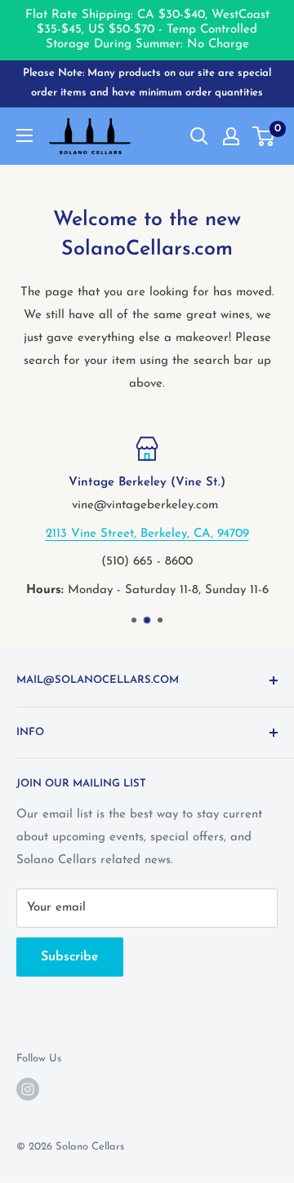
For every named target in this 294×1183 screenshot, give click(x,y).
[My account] (231, 136)
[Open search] (199, 136)
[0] (264, 136)
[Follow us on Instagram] (27, 1089)
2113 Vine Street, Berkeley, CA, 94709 (147, 533)
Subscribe (70, 957)
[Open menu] (24, 135)
